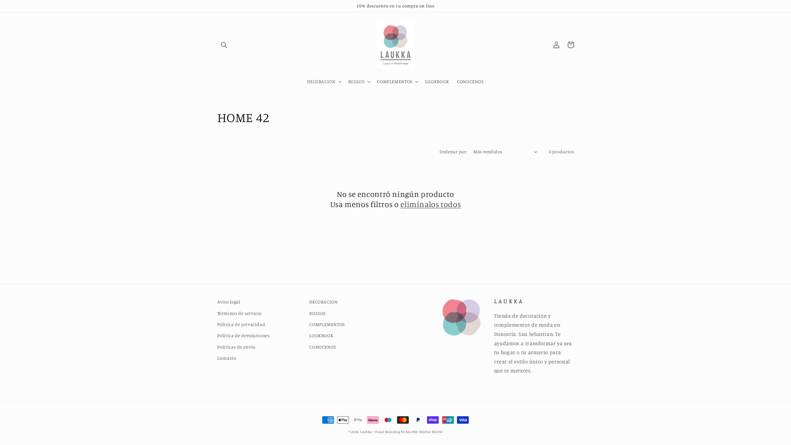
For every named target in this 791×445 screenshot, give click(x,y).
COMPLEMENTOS (327, 324)
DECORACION (323, 301)
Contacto (226, 358)
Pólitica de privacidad (241, 324)
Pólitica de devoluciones (243, 335)
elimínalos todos (430, 204)
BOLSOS (317, 313)
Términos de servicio (239, 313)
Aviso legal (228, 301)
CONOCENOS (322, 347)
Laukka (366, 432)
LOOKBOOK (321, 335)
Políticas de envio (236, 347)
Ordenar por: (453, 151)
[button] (224, 45)
